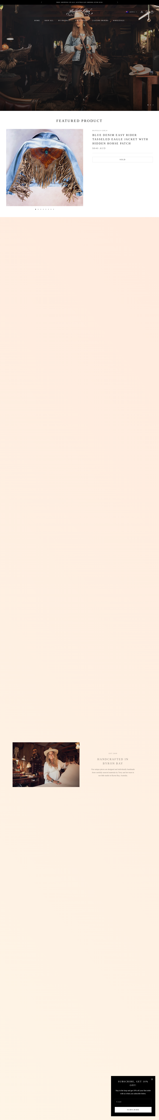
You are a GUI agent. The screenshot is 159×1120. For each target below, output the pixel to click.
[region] (79, 58)
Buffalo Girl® (100, 130)
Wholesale (119, 20)
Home (37, 20)
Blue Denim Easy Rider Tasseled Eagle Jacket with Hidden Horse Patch (120, 139)
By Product (64, 20)
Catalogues (81, 20)
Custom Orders (100, 20)
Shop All (49, 20)
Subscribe (133, 1110)
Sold (122, 160)
